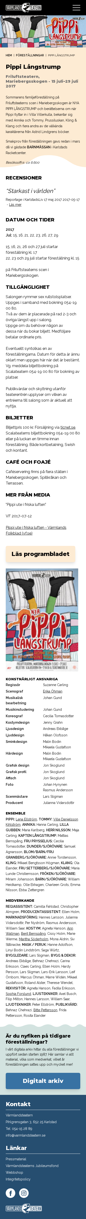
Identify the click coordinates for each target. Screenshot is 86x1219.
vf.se (27, 533)
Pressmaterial (16, 1159)
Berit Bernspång (33, 934)
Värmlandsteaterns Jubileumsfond (32, 1166)
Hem (9, 55)
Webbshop (14, 1172)
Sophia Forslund (18, 994)
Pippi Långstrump (61, 55)
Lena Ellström (26, 819)
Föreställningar (30, 55)
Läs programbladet (40, 553)
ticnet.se (67, 427)
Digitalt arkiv (43, 1080)
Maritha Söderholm (33, 939)
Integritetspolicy (18, 1179)
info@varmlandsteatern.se (25, 1135)
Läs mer (15, 205)
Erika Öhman (52, 691)
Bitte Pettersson (45, 1010)
